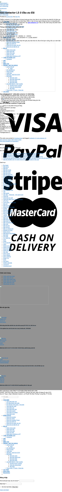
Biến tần (5, 168)
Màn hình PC (6, 221)
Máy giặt (5, 224)
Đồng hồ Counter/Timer (13, 42)
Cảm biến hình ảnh (11, 31)
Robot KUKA (9, 449)
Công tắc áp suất (8, 198)
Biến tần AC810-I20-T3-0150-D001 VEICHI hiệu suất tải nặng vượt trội (23, 156)
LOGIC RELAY (10, 445)
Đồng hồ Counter (11, 417)
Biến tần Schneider (8, 176)
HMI (4, 61)
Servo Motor (6, 255)
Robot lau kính (7, 250)
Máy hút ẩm (6, 225)
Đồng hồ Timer (10, 418)
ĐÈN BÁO (9, 454)
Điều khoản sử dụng (8, 284)
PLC (4, 62)
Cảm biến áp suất (11, 28)
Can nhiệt (6, 91)
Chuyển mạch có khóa (16, 463)
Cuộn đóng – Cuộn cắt (9, 202)
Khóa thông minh (8, 210)
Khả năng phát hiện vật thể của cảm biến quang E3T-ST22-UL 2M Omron (23, 153)
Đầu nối (5, 204)
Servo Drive (6, 253)
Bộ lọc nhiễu (6, 187)
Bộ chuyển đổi (7, 179)
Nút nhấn (5, 235)
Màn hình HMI (7, 219)
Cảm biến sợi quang (12, 412)
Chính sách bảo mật (8, 282)
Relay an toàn (10, 432)
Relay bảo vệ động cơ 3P (13, 434)
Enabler (5, 208)
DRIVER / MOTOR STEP (13, 452)
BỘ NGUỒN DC (10, 448)
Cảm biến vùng (10, 414)
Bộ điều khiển (7, 182)
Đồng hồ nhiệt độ (11, 422)
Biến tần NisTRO (7, 174)
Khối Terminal (7, 213)
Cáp (4, 191)
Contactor (9, 437)
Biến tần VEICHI (7, 178)
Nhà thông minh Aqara (9, 233)
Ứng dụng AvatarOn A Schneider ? (9, 141)
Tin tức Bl (6, 264)
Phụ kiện (5, 236)
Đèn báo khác (13, 460)
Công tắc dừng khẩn (15, 465)
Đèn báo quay (13, 456)
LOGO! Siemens (7, 216)
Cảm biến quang (10, 411)
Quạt (4, 239)
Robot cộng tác (7, 247)
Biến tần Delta (7, 170)
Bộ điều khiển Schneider (10, 184)
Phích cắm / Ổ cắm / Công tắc (14, 468)
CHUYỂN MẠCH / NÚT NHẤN (14, 462)
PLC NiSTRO (6, 238)
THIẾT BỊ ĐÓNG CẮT (9, 435)
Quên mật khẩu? (4, 490)
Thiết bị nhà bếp (7, 263)
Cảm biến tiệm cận (11, 401)
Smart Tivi (6, 258)
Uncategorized (3, 8)
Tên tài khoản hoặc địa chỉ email (9, 481)
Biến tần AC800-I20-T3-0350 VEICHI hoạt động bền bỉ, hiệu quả (21, 159)
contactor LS (32, 138)
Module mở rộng (7, 230)
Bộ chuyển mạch (7, 181)
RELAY (5, 48)
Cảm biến (5, 188)
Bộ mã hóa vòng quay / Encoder (15, 404)
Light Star (9, 451)
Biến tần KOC (7, 173)
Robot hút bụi (7, 249)
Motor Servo (6, 232)
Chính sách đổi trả (8, 278)
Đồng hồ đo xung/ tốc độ (13, 423)
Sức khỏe (6, 261)
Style (4, 260)
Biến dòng (6, 167)
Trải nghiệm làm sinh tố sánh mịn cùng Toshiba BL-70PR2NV (20, 155)
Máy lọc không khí (8, 229)
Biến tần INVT (7, 171)
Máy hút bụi (6, 227)
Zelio (11, 446)
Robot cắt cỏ (6, 246)
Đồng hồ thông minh (8, 207)
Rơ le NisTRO (7, 243)
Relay (4, 241)
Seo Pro (17, 16)
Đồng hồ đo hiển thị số (12, 425)
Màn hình (5, 218)
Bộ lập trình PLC (7, 185)
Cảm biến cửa (10, 408)
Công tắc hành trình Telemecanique (13, 199)
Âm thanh (5, 165)
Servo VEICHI (7, 256)
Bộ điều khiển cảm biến (12, 25)
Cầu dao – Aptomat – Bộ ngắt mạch (13, 195)
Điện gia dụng (7, 205)
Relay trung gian (10, 428)
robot (4, 244)
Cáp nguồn (6, 193)
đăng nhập (8, 148)
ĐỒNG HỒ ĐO (7, 415)
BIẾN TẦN (6, 64)
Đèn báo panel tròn (15, 457)
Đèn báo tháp (13, 459)
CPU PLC (5, 201)
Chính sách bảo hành (9, 276)
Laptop (5, 215)
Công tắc (5, 196)
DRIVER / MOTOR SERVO (10, 443)
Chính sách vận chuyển (9, 281)
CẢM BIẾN (6, 400)
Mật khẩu (3, 484)
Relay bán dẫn (10, 429)
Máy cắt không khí (8, 222)
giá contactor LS (41, 138)
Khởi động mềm (7, 212)
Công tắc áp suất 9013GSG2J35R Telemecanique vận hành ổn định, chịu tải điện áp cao (27, 158)
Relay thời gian (10, 431)
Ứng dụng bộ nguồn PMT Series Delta (10, 140)
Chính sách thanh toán (9, 279)
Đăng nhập (15, 487)
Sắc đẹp (5, 252)
